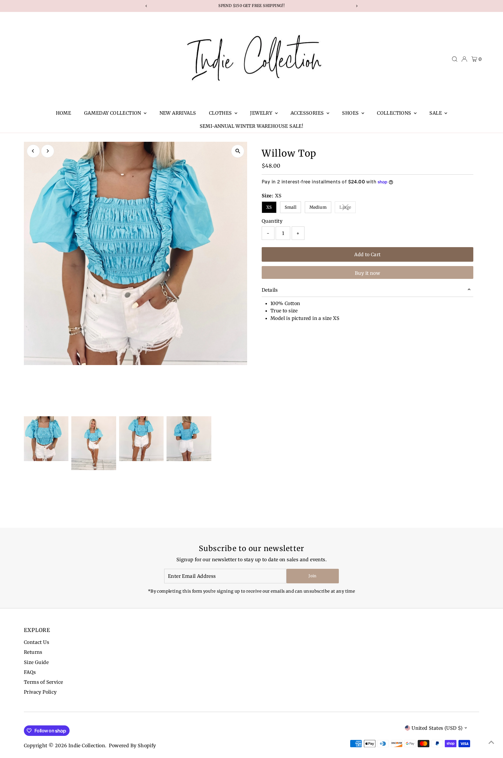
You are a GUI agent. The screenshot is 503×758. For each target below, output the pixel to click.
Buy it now (367, 273)
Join (312, 575)
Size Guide (36, 662)
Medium (318, 207)
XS (269, 207)
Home (63, 113)
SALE (436, 113)
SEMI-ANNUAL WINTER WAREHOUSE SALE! (252, 126)
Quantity (272, 221)
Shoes (351, 113)
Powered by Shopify (132, 745)
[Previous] (33, 150)
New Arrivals (178, 113)
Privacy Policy (40, 692)
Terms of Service (43, 682)
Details (270, 290)
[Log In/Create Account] (464, 59)
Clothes (221, 113)
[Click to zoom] (237, 151)
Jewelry (261, 113)
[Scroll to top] (491, 742)
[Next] (47, 150)
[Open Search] (454, 59)
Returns (33, 652)
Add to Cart (367, 254)
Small (290, 207)
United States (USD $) (437, 728)
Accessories (308, 113)
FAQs (30, 672)
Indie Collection (86, 745)
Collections (394, 113)
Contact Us (36, 642)
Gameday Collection (113, 113)
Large (347, 208)
